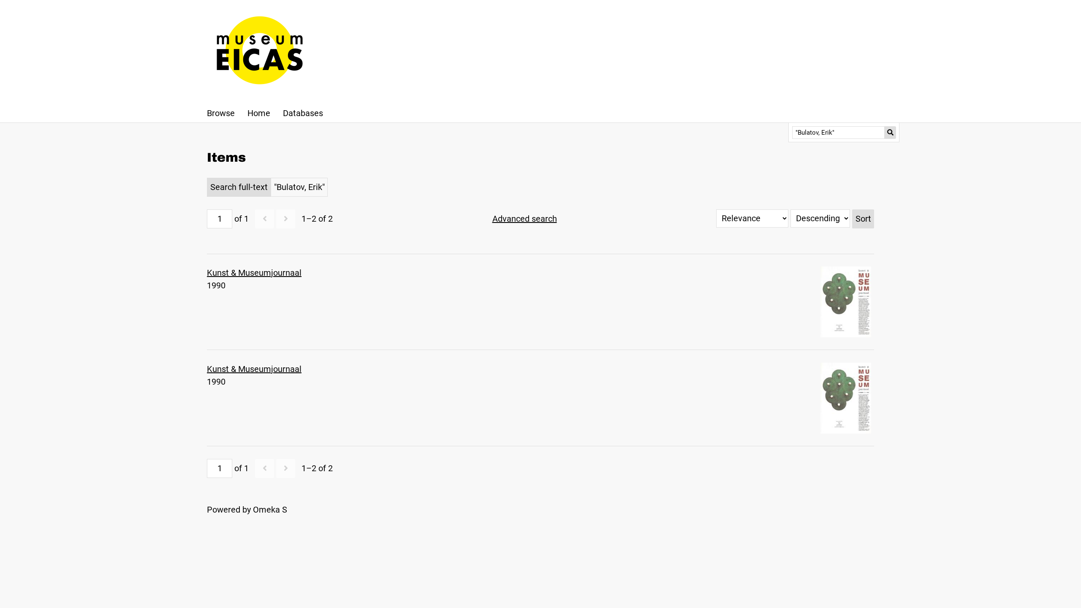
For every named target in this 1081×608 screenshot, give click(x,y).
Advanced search (524, 219)
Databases (303, 113)
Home (258, 113)
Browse (221, 113)
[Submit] (890, 132)
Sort (863, 219)
